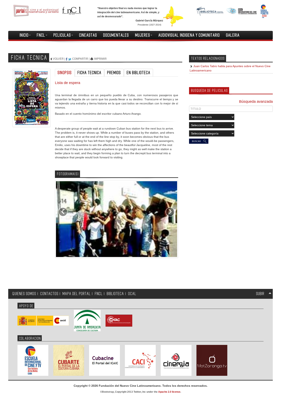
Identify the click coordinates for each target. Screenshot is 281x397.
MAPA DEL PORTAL (77, 294)
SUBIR (260, 294)
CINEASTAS (88, 35)
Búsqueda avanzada (256, 101)
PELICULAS (62, 35)
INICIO (24, 35)
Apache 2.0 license (169, 391)
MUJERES (142, 35)
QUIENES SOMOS (24, 294)
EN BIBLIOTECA (138, 72)
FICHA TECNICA (89, 72)
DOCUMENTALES (116, 35)
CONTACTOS (49, 294)
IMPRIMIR (100, 58)
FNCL (41, 35)
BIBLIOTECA (115, 294)
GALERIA (233, 35)
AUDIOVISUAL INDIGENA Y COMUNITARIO (189, 35)
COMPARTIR (80, 58)
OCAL (132, 294)
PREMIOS (114, 72)
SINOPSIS (65, 72)
